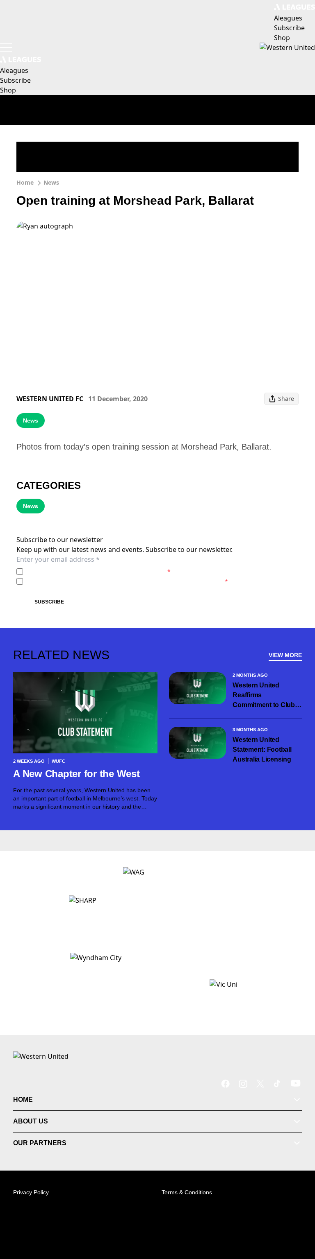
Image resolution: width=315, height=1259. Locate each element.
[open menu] (6, 47)
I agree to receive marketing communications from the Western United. (127, 581)
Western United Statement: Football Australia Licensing (262, 749)
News (51, 182)
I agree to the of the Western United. (98, 571)
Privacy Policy (83, 571)
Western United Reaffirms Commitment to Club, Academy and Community (264, 696)
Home (25, 182)
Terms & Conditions (187, 1192)
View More (285, 655)
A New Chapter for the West (76, 773)
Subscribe (49, 602)
